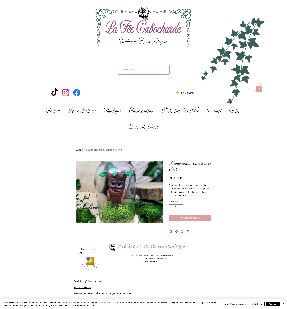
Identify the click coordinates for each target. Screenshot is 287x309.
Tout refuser (256, 303)
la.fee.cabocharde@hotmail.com (152, 258)
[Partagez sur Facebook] (171, 231)
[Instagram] (65, 92)
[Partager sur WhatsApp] (182, 231)
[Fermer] (283, 304)
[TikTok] (54, 92)
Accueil (80, 149)
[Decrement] (171, 207)
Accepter (273, 303)
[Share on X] (188, 231)
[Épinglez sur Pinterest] (176, 231)
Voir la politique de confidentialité (78, 305)
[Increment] (180, 207)
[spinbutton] (175, 207)
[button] (258, 87)
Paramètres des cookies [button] (234, 303)
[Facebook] (76, 92)
